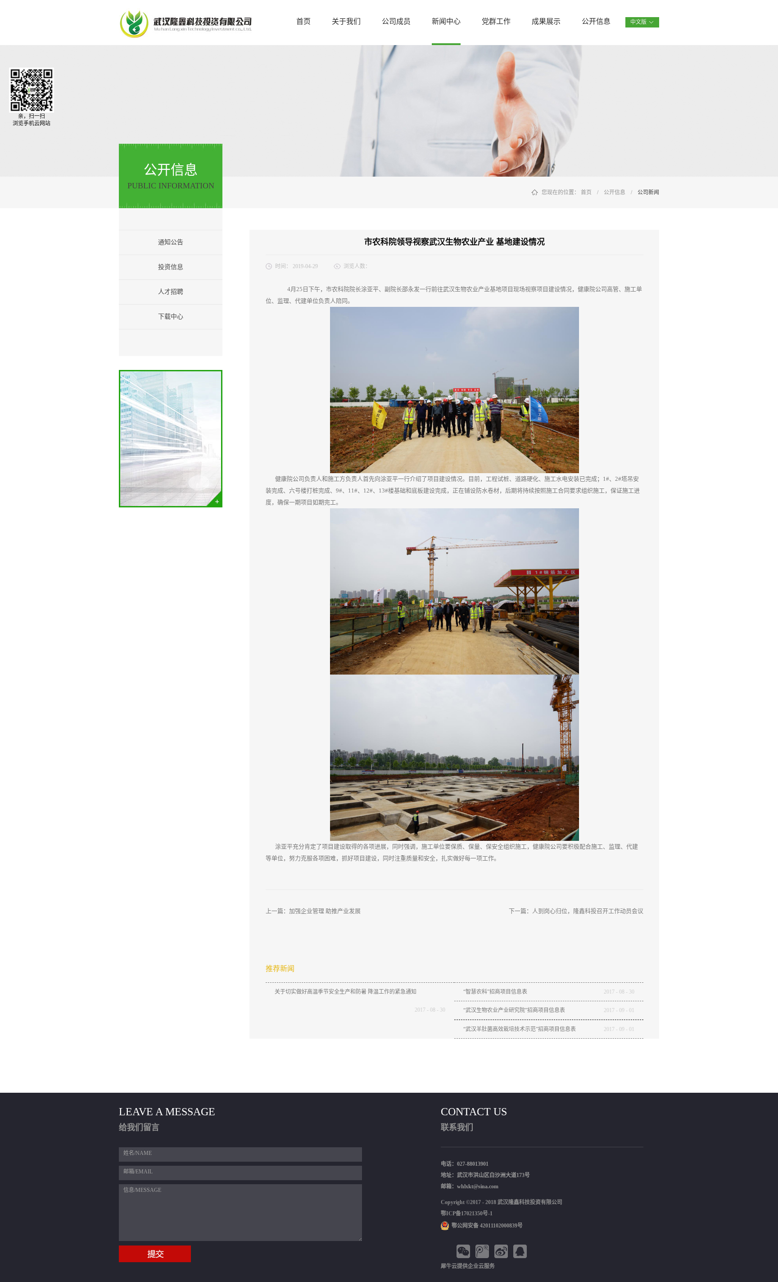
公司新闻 (648, 192)
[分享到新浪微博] (502, 1251)
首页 (303, 21)
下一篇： (576, 911)
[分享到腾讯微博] (483, 1251)
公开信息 (614, 192)
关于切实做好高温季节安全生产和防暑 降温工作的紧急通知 (345, 992)
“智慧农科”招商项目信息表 (495, 992)
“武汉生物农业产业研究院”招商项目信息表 (514, 1010)
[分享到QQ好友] (521, 1251)
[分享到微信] (465, 1251)
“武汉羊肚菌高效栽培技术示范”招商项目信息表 (519, 1029)
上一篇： (313, 911)
